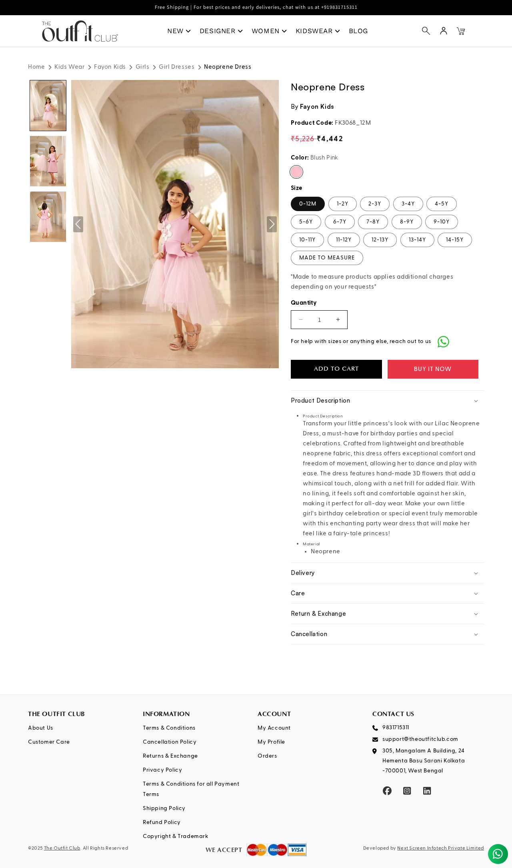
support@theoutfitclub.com (420, 739)
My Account (274, 728)
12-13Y (380, 240)
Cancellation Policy (169, 742)
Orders (267, 756)
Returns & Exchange (170, 756)
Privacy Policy (162, 770)
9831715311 (395, 727)
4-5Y (441, 204)
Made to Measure (327, 258)
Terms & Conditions (169, 728)
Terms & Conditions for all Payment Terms (191, 789)
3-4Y (408, 204)
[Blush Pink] (296, 172)
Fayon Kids (110, 67)
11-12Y (344, 240)
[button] (426, 31)
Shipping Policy (164, 808)
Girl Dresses (176, 67)
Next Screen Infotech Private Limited (440, 848)
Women (266, 31)
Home (36, 67)
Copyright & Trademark (176, 836)
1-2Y (342, 204)
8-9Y (407, 222)
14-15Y (455, 240)
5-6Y (306, 222)
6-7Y (339, 222)
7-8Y (373, 222)
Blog (358, 31)
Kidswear (314, 31)
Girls (143, 67)
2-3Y (374, 204)
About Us (40, 728)
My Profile (271, 742)
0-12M (307, 204)
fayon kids (317, 106)
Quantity (304, 303)
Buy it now (433, 369)
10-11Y (307, 240)
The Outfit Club (62, 848)
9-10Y (442, 222)
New (175, 31)
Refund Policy (162, 822)
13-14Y (417, 240)
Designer (218, 31)
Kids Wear (69, 67)
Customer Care (49, 742)
